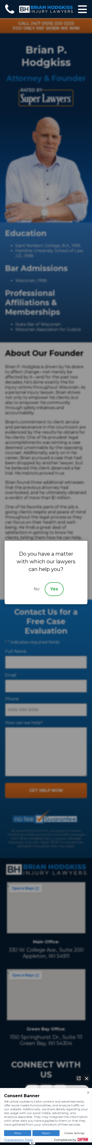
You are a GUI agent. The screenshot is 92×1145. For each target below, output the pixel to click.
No (37, 589)
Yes (54, 589)
